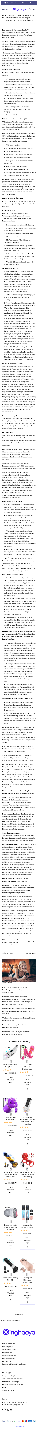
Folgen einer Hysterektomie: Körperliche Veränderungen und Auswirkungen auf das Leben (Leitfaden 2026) (17, 989)
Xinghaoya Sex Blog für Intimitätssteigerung (20, 15)
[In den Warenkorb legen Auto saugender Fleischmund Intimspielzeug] (27, 1274)
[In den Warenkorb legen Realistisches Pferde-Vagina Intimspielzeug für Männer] (11, 1221)
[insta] (8, 1409)
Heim (4, 15)
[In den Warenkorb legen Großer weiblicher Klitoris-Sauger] (11, 1114)
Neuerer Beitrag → (30, 953)
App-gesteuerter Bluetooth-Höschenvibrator (27, 1067)
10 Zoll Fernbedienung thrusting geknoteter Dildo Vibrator (11, 1174)
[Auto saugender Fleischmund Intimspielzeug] (27, 1265)
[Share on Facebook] (24, 943)
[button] (7, 1070)
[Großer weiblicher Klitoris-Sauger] (10, 1105)
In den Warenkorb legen (10, 1080)
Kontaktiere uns (7, 1352)
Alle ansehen (19, 1314)
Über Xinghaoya (7, 1346)
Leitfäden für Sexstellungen (10, 1382)
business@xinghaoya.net (15, 1404)
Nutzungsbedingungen (9, 1355)
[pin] (11, 1409)
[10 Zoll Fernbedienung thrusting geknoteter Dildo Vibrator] (10, 1160)
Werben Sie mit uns (8, 1390)
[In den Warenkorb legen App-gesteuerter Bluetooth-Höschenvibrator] (27, 1061)
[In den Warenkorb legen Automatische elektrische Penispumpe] (27, 1221)
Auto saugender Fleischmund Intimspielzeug (27, 1280)
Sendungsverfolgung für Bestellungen (14, 1364)
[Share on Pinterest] (33, 943)
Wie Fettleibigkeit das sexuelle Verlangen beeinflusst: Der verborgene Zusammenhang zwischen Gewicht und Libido (18, 1011)
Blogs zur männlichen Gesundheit (12, 1384)
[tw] (5, 1409)
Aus (11, 1073)
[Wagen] (34, 9)
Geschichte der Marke (9, 1349)
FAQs (4, 1387)
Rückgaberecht (6, 1361)
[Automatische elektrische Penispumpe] (27, 1212)
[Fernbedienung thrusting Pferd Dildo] (10, 1265)
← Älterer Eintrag (7, 953)
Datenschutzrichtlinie (8, 1358)
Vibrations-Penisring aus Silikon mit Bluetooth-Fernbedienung (27, 1174)
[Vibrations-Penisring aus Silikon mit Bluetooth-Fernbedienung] (27, 1160)
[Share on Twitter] (29, 943)
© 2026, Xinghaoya (19, 1426)
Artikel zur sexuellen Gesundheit (12, 1379)
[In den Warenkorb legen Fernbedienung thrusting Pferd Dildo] (11, 1274)
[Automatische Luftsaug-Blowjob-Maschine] (10, 1052)
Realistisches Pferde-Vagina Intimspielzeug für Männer (10, 1227)
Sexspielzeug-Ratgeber (9, 1376)
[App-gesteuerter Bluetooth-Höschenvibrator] (27, 1052)
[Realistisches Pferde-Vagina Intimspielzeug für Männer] (10, 1212)
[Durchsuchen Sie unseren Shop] (30, 9)
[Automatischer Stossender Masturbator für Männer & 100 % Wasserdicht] (27, 1105)
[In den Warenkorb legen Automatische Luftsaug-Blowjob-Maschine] (11, 1061)
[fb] (3, 1409)
